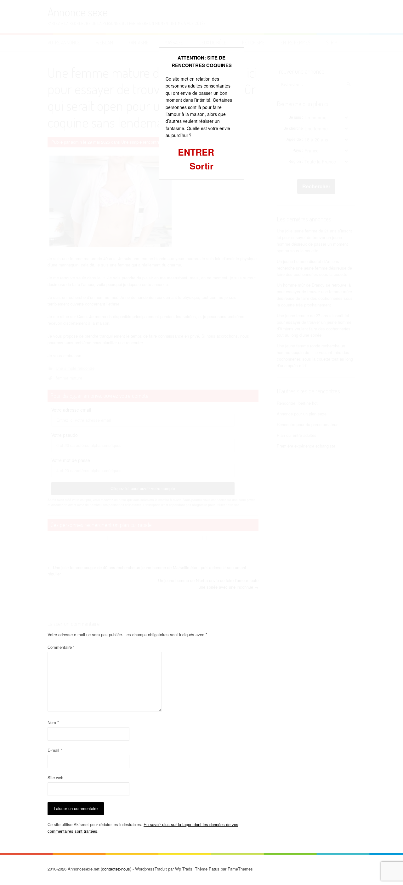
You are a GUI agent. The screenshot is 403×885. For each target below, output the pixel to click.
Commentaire (61, 647)
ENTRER (196, 152)
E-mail (55, 750)
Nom (53, 722)
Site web (55, 777)
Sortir (201, 165)
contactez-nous (116, 869)
